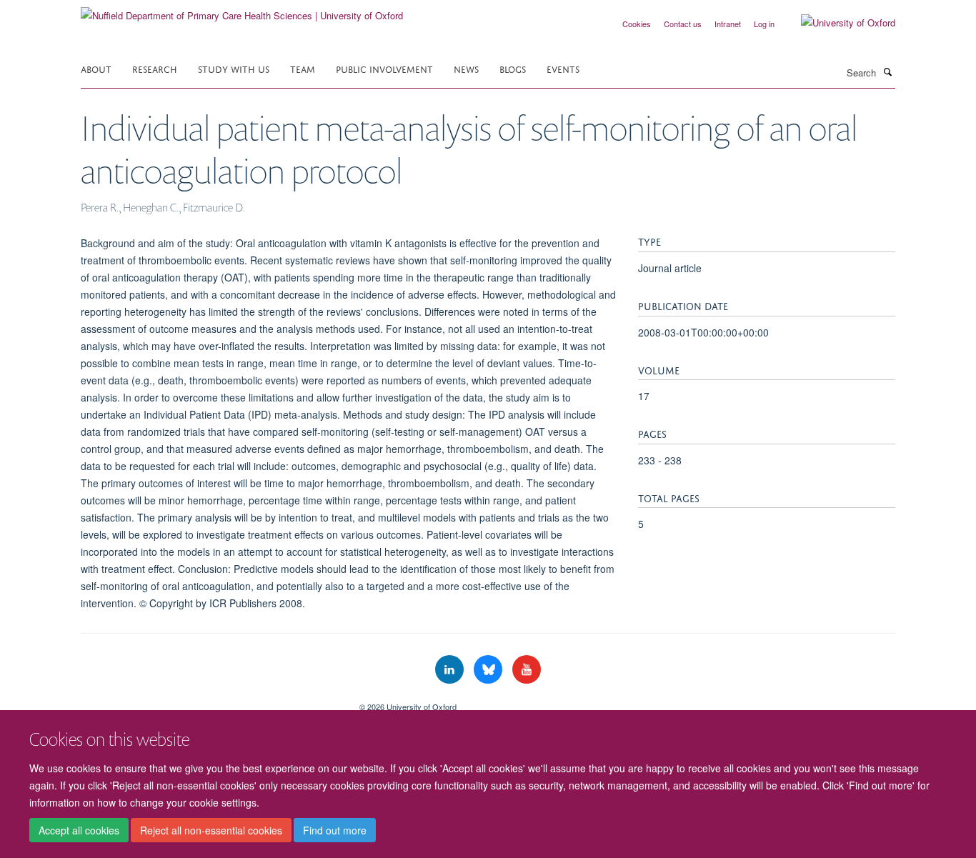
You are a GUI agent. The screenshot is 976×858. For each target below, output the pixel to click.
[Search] (887, 71)
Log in (764, 23)
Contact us (683, 23)
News (466, 68)
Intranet (727, 23)
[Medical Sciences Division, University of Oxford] (209, 701)
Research (154, 68)
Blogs (512, 68)
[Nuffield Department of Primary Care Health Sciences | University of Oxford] (242, 10)
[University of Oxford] (837, 22)
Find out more (335, 830)
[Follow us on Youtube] (526, 670)
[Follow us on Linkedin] (451, 670)
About (96, 68)
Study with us (233, 68)
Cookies (636, 23)
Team (302, 68)
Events (563, 68)
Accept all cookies (79, 830)
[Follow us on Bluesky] (489, 670)
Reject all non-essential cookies (211, 830)
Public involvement (384, 68)
